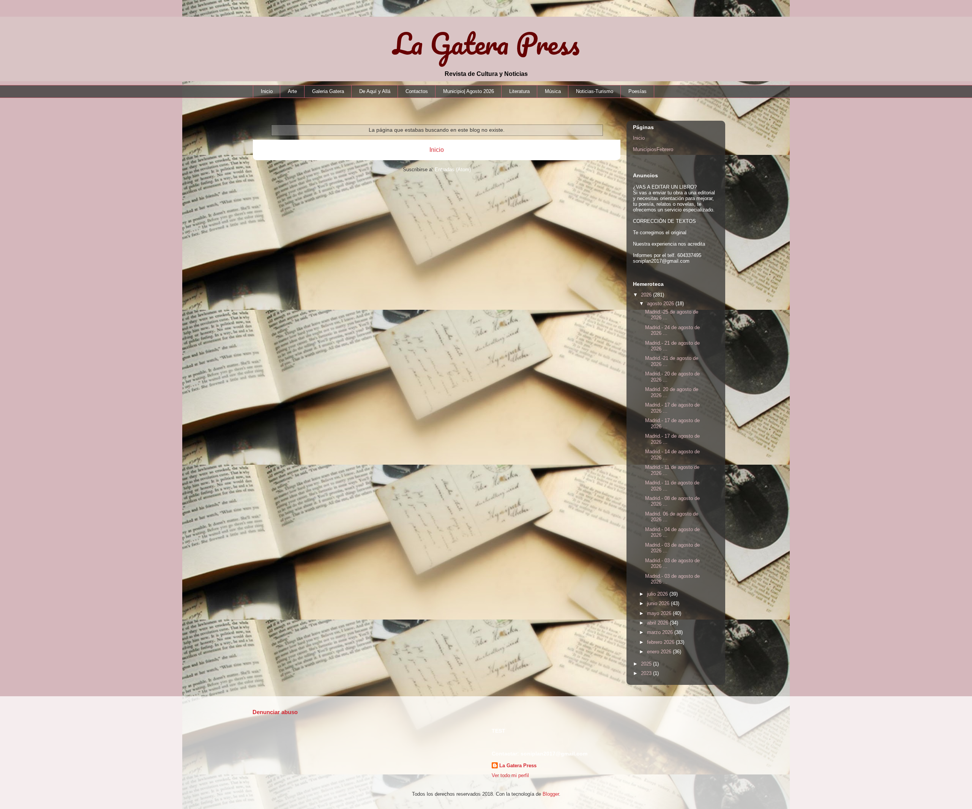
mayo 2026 (660, 613)
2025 (647, 664)
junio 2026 (659, 603)
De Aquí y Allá (374, 91)
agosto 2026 (661, 303)
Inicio (267, 91)
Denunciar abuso (275, 712)
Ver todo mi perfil (510, 775)
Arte (292, 91)
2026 (647, 295)
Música (553, 91)
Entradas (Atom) (453, 169)
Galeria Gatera (328, 91)
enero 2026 (660, 651)
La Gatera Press (486, 43)
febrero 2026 (661, 642)
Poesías (637, 91)
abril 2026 (658, 623)
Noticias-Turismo (594, 91)
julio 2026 (658, 594)
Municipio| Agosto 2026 (468, 91)
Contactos (417, 91)
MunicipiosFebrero (653, 149)
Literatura (519, 91)
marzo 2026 (660, 632)
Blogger (551, 794)
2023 (647, 673)
